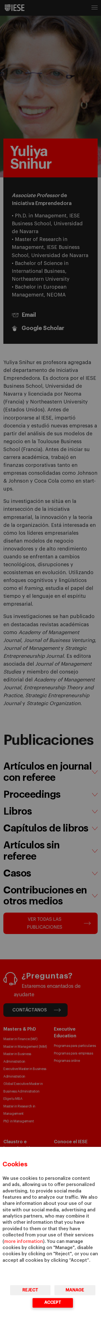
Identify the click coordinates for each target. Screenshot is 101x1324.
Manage (75, 1290)
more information (23, 1241)
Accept (52, 1302)
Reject (30, 1290)
